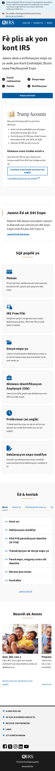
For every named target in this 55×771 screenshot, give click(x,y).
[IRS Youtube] (26, 746)
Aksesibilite (27, 766)
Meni (49, 23)
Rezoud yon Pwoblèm (18, 723)
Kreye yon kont (27, 95)
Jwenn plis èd (25, 591)
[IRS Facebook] (5, 746)
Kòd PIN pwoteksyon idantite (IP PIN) (27, 540)
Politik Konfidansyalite (27, 762)
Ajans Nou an (13, 711)
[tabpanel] (27, 551)
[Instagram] (15, 746)
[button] (38, 23)
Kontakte (15, 580)
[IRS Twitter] (10, 746)
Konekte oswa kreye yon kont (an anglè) (27, 171)
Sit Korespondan (15, 735)
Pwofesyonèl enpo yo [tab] (35, 507)
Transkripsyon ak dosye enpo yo (29, 551)
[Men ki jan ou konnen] (27, 15)
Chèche (26, 23)
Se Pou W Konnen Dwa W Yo (20, 717)
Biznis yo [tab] (16, 507)
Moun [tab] (5, 507)
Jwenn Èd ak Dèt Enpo (18, 234)
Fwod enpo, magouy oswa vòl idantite (27, 561)
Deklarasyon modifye (22, 530)
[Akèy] (8, 22)
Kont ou (14, 521)
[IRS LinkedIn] (21, 746)
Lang (8, 729)
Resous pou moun (20, 572)
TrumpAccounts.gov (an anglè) (22, 178)
